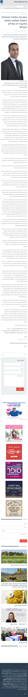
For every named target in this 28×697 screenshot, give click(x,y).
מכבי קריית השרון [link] (16, 680)
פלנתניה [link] (25, 688)
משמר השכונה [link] (12, 683)
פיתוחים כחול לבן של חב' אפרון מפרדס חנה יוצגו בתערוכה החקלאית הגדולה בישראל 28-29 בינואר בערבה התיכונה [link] (14, 587)
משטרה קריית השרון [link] (23, 683)
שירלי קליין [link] (19, 691)
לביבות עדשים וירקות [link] (21, 607)
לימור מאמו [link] (11, 678)
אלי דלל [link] (16, 673)
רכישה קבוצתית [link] (9, 689)
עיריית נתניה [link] (8, 686)
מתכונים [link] (9, 684)
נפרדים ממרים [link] (23, 644)
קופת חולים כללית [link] (21, 688)
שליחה (23, 542)
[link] (15, 10)
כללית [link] (3, 676)
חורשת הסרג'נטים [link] (18, 676)
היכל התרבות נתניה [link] (14, 675)
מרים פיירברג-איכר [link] (17, 681)
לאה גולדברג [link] (15, 678)
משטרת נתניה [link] (17, 683)
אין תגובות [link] (17, 32)
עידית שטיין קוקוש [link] (16, 686)
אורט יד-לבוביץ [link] (14, 671)
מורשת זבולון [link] (22, 679)
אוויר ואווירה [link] (19, 671)
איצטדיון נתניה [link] (7, 671)
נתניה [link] (21, 686)
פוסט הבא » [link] (3, 356)
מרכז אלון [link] (7, 681)
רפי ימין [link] (5, 689)
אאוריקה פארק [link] (24, 671)
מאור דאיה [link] (6, 678)
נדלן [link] (24, 686)
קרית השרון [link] (8, 688)
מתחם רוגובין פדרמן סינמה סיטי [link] (16, 684)
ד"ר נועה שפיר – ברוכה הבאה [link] (18, 626)
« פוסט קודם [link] (25, 356)
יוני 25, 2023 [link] (24, 32)
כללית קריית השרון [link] (22, 678)
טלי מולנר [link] (12, 676)
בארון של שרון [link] (11, 673)
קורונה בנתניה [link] (14, 688)
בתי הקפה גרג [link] (20, 675)
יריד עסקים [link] (7, 676)
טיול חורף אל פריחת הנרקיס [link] (19, 567)
